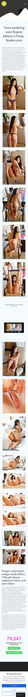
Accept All (14, 685)
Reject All (14, 693)
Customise (14, 689)
